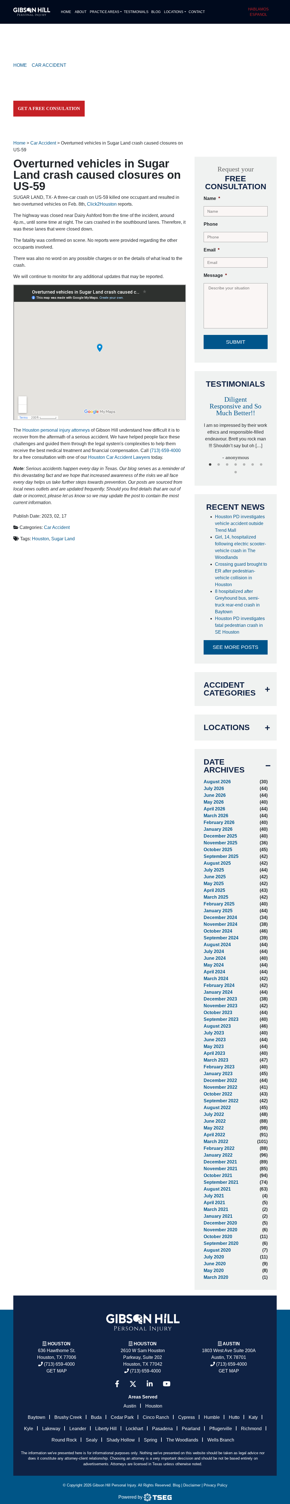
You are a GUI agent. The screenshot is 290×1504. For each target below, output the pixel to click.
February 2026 (219, 822)
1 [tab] (210, 465)
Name (212, 198)
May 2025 (214, 883)
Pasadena (162, 1428)
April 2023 (214, 1053)
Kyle (28, 1428)
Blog (156, 12)
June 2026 (215, 795)
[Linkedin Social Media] (149, 1384)
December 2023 (220, 999)
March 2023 (216, 1060)
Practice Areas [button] (104, 12)
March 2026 (216, 815)
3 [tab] (227, 465)
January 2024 (218, 992)
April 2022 (214, 1134)
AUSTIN (231, 1343)
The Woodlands (182, 1440)
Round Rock (64, 1440)
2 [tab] (218, 465)
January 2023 (218, 1073)
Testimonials (136, 12)
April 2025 (214, 890)
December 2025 (220, 836)
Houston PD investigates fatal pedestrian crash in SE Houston (240, 625)
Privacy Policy (215, 1485)
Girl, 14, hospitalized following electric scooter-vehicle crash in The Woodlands (240, 547)
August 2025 (217, 863)
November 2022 (220, 1087)
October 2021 (218, 1175)
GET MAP (56, 1371)
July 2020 (214, 1257)
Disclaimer (192, 1485)
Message (215, 275)
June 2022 (215, 1121)
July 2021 (214, 1195)
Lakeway (51, 1428)
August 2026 (217, 781)
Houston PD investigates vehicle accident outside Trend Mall (240, 523)
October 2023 (218, 1012)
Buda (96, 1417)
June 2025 (215, 876)
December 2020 (220, 1223)
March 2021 (216, 1209)
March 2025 (216, 897)
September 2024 (221, 937)
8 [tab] (235, 472)
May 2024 (214, 965)
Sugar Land (63, 538)
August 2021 (217, 1189)
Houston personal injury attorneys (56, 430)
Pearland (191, 1428)
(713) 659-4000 (165, 450)
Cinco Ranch (156, 1417)
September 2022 (221, 1100)
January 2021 (218, 1216)
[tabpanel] (236, 425)
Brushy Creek (68, 1417)
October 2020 (218, 1236)
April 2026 (214, 808)
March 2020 (216, 1277)
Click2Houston (102, 204)
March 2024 (216, 978)
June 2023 (215, 1039)
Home (66, 12)
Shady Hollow (120, 1440)
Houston (40, 538)
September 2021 (221, 1182)
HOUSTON (145, 1343)
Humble (212, 1417)
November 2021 (220, 1168)
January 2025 (218, 910)
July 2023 (214, 1032)
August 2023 (217, 1026)
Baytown (36, 1417)
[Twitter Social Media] (133, 1384)
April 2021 (214, 1202)
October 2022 (218, 1094)
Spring (150, 1440)
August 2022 (217, 1107)
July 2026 (214, 788)
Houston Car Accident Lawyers (119, 457)
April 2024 (214, 971)
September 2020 (221, 1243)
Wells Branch (220, 1440)
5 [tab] (244, 465)
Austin (129, 1406)
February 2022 (219, 1148)
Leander (77, 1428)
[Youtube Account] (166, 1384)
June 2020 (215, 1263)
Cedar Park (122, 1417)
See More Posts (235, 647)
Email (211, 250)
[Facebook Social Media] (117, 1384)
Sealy (91, 1440)
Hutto (234, 1417)
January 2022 (218, 1155)
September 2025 (221, 856)
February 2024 (219, 985)
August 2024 (217, 944)
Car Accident (57, 527)
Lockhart (134, 1428)
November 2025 (220, 842)
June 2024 (215, 958)
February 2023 (219, 1066)
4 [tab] (235, 465)
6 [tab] (252, 465)
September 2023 (221, 1019)
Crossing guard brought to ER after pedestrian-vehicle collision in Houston (241, 574)
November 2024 (220, 924)
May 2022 (214, 1128)
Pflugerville (220, 1428)
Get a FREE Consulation (49, 108)
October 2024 (218, 931)
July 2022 (214, 1114)
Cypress (186, 1417)
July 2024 (214, 951)
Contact (197, 12)
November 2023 (220, 1005)
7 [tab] (261, 465)
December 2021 (220, 1161)
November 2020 (220, 1229)
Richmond (251, 1428)
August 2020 (217, 1250)
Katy (253, 1417)
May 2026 (214, 802)
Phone (211, 224)
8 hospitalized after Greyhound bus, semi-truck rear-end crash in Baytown (237, 601)
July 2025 (214, 870)
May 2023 (214, 1046)
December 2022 (220, 1080)
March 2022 (216, 1141)
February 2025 (219, 903)
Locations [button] (173, 12)
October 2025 (218, 849)
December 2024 (220, 917)
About (80, 12)
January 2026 (218, 829)
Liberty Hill (106, 1428)
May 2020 (214, 1270)
